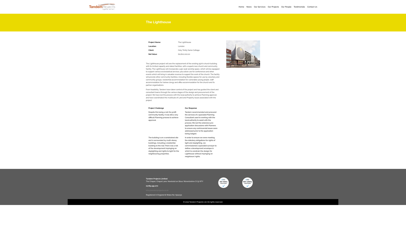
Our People (286, 7)
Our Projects (273, 7)
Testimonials (299, 7)
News (249, 7)
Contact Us (312, 7)
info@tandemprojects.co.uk (157, 190)
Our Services (259, 7)
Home (241, 7)
